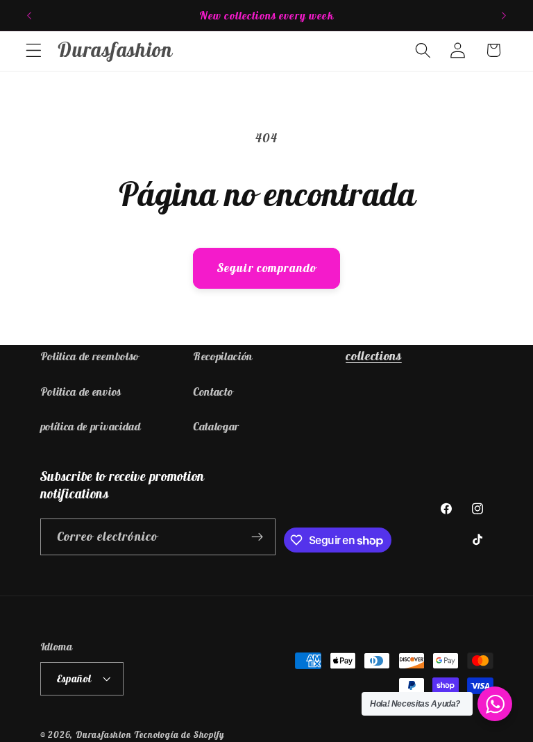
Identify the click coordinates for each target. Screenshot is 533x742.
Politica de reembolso (89, 356)
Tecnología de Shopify (178, 735)
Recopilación (223, 356)
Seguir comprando (266, 268)
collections (374, 356)
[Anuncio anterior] (29, 15)
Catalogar (216, 426)
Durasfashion (104, 735)
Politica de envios (80, 391)
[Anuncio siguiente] (504, 15)
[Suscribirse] (258, 537)
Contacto (213, 391)
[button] (33, 50)
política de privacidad (90, 426)
